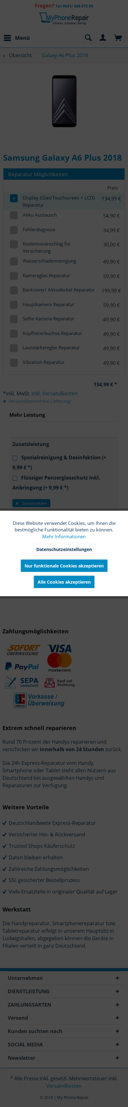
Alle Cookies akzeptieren (64, 582)
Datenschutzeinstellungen (64, 550)
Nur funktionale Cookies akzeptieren (64, 566)
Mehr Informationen (64, 536)
